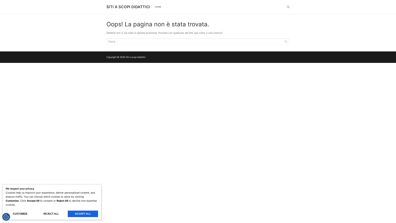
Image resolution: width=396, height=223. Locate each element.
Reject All (51, 213)
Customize (20, 213)
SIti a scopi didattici (128, 7)
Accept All (83, 213)
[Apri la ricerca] (288, 7)
